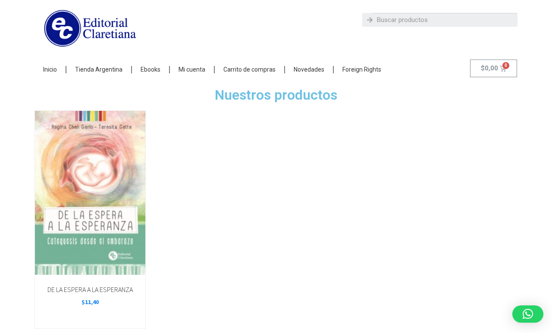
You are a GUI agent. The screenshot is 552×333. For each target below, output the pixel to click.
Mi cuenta (192, 69)
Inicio (50, 69)
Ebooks (150, 69)
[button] (527, 314)
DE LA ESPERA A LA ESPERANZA (90, 289)
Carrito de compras (249, 69)
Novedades (309, 69)
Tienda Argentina (98, 69)
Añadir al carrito (90, 265)
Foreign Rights (361, 69)
